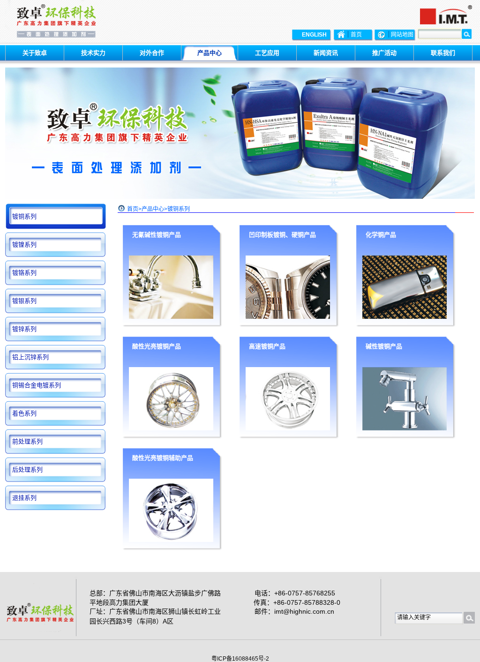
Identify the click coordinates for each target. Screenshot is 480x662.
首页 (132, 209)
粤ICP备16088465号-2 (240, 658)
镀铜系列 (178, 209)
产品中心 (153, 209)
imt (278, 611)
